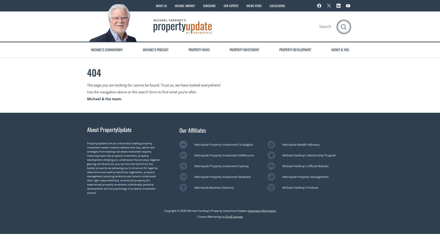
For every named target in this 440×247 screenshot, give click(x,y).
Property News (199, 49)
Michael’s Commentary (107, 49)
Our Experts (231, 5)
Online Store (254, 5)
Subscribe (209, 5)
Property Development (295, 49)
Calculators (277, 5)
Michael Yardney (185, 5)
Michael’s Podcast (155, 49)
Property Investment (244, 49)
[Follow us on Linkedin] (338, 5)
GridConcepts (234, 217)
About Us (161, 5)
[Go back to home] (183, 26)
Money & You (340, 49)
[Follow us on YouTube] (348, 5)
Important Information (262, 211)
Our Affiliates (192, 130)
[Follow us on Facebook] (319, 5)
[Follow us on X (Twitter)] (329, 5)
